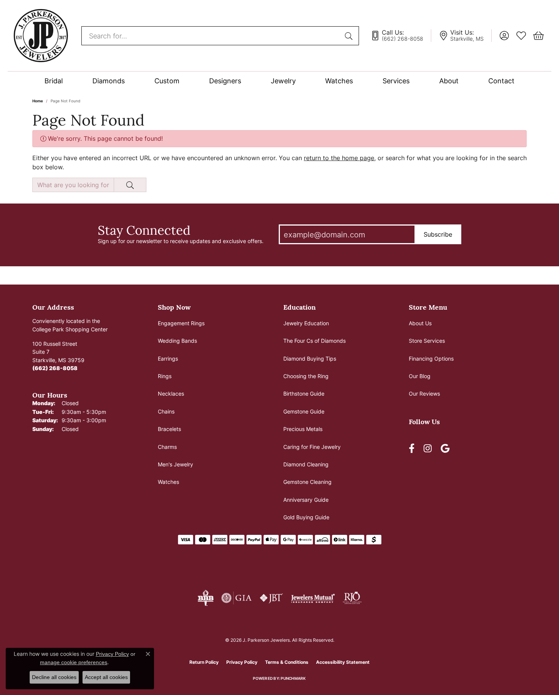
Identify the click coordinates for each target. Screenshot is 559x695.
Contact (501, 81)
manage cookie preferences (73, 662)
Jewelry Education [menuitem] (306, 323)
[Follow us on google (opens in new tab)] (445, 448)
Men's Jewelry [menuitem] (175, 464)
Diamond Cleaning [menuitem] (306, 464)
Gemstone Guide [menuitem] (303, 411)
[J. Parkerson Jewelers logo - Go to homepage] (40, 35)
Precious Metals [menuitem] (302, 429)
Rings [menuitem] (165, 376)
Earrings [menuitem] (168, 359)
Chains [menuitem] (166, 411)
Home (37, 100)
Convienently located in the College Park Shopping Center (70, 325)
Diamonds (108, 81)
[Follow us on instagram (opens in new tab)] (428, 448)
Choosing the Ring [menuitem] (306, 376)
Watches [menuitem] (168, 482)
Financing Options (431, 359)
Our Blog (419, 376)
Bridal (53, 81)
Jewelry (283, 81)
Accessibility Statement (343, 662)
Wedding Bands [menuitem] (177, 341)
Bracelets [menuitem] (169, 429)
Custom (166, 81)
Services (396, 81)
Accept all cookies (106, 677)
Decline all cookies (54, 677)
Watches (339, 81)
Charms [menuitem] (167, 447)
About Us (420, 323)
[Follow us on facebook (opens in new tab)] (411, 448)
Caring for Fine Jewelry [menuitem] (312, 447)
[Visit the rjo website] (352, 598)
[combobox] (211, 36)
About (449, 81)
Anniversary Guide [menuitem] (306, 500)
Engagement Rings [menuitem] (181, 323)
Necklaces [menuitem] (171, 394)
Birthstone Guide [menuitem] (303, 394)
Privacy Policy (241, 662)
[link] (400, 35)
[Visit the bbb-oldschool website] (205, 598)
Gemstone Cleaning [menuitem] (307, 482)
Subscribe (438, 234)
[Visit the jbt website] (271, 598)
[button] (504, 35)
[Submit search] (350, 36)
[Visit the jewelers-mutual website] (313, 598)
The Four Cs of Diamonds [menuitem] (314, 341)
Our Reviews (424, 394)
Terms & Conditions (286, 662)
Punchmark (293, 678)
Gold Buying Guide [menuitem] (306, 517)
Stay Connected (144, 229)
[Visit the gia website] (236, 598)
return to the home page (339, 158)
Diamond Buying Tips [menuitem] (309, 359)
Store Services (427, 341)
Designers (225, 81)
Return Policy (204, 662)
